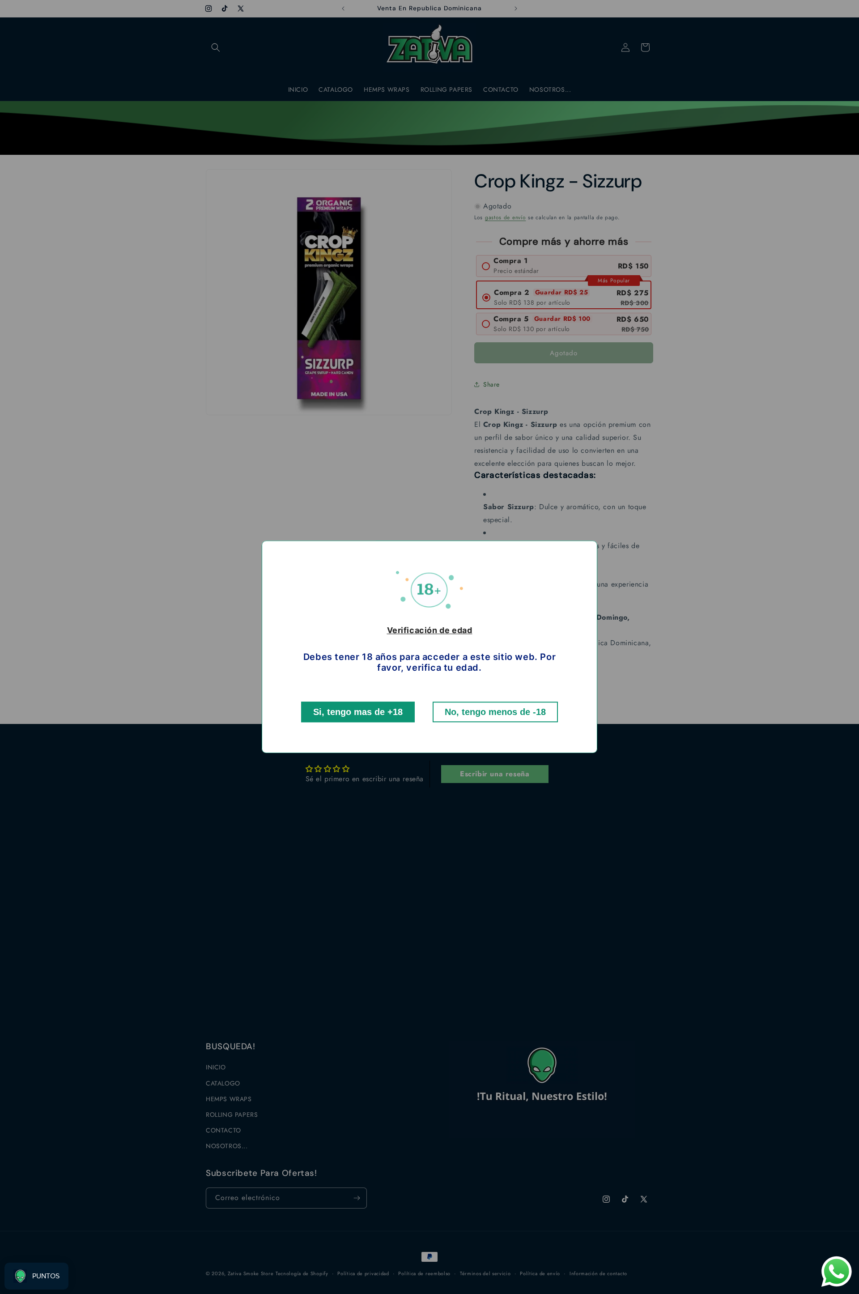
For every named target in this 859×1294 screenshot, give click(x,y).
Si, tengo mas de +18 (358, 712)
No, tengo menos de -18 (495, 712)
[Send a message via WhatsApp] (837, 1272)
